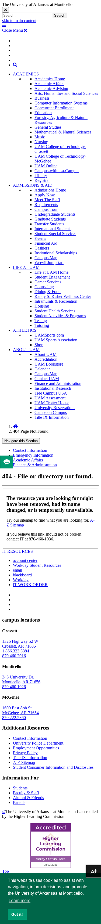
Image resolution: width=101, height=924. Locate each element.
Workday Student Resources (37, 565)
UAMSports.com (49, 335)
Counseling (44, 286)
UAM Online (45, 166)
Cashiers (41, 248)
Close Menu (13, 30)
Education (43, 112)
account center (25, 560)
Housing (41, 306)
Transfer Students (49, 224)
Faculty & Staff (26, 793)
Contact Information (30, 450)
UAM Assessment (49, 398)
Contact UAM (46, 378)
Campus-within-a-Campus (56, 170)
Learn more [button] (19, 900)
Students (20, 788)
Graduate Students (50, 219)
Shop (38, 344)
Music (39, 137)
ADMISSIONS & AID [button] (33, 185)
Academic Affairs (49, 83)
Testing (40, 320)
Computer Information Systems (61, 103)
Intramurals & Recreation (55, 301)
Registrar (42, 180)
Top (5, 871)
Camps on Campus (50, 412)
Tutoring (41, 325)
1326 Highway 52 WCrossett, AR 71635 (20, 643)
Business (42, 98)
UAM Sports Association (55, 340)
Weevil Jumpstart (49, 262)
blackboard (22, 575)
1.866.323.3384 (15, 651)
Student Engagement (52, 277)
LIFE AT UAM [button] (26, 267)
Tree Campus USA (50, 393)
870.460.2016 (14, 656)
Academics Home (49, 79)
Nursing (41, 141)
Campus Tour (46, 209)
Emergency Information (33, 455)
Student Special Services (55, 233)
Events (40, 238)
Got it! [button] (17, 914)
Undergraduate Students (54, 214)
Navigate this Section (21, 441)
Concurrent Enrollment (54, 108)
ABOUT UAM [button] (26, 349)
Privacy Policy (25, 752)
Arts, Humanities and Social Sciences (66, 93)
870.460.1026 (14, 686)
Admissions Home (50, 190)
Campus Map (45, 257)
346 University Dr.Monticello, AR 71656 (21, 679)
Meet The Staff (47, 199)
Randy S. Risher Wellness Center (62, 296)
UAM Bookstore (48, 364)
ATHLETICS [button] (24, 330)
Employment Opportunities (36, 748)
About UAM (45, 354)
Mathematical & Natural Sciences (62, 132)
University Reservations (54, 407)
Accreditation (45, 359)
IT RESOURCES (17, 551)
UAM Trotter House (51, 402)
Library (40, 175)
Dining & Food (47, 291)
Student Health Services (54, 311)
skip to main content (19, 20)
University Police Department (38, 743)
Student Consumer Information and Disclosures (53, 767)
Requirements (46, 204)
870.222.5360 (14, 717)
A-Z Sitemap (24, 762)
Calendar (42, 369)
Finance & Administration (35, 465)
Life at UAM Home (51, 272)
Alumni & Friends (28, 797)
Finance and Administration (57, 383)
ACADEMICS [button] (26, 74)
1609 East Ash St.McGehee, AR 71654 (20, 710)
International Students (52, 228)
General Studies (47, 127)
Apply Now (44, 195)
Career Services (47, 282)
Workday (21, 580)
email (17, 570)
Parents (19, 802)
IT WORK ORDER (30, 584)
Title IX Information (51, 417)
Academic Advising (51, 88)
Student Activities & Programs (60, 315)
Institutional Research (52, 388)
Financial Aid (45, 243)
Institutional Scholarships (55, 253)
